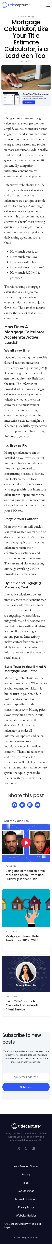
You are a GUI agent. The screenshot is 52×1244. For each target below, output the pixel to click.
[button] (48, 5)
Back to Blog (27, 16)
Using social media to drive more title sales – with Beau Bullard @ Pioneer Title (25, 875)
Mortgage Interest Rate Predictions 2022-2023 (22, 938)
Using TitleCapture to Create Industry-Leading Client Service (23, 1005)
